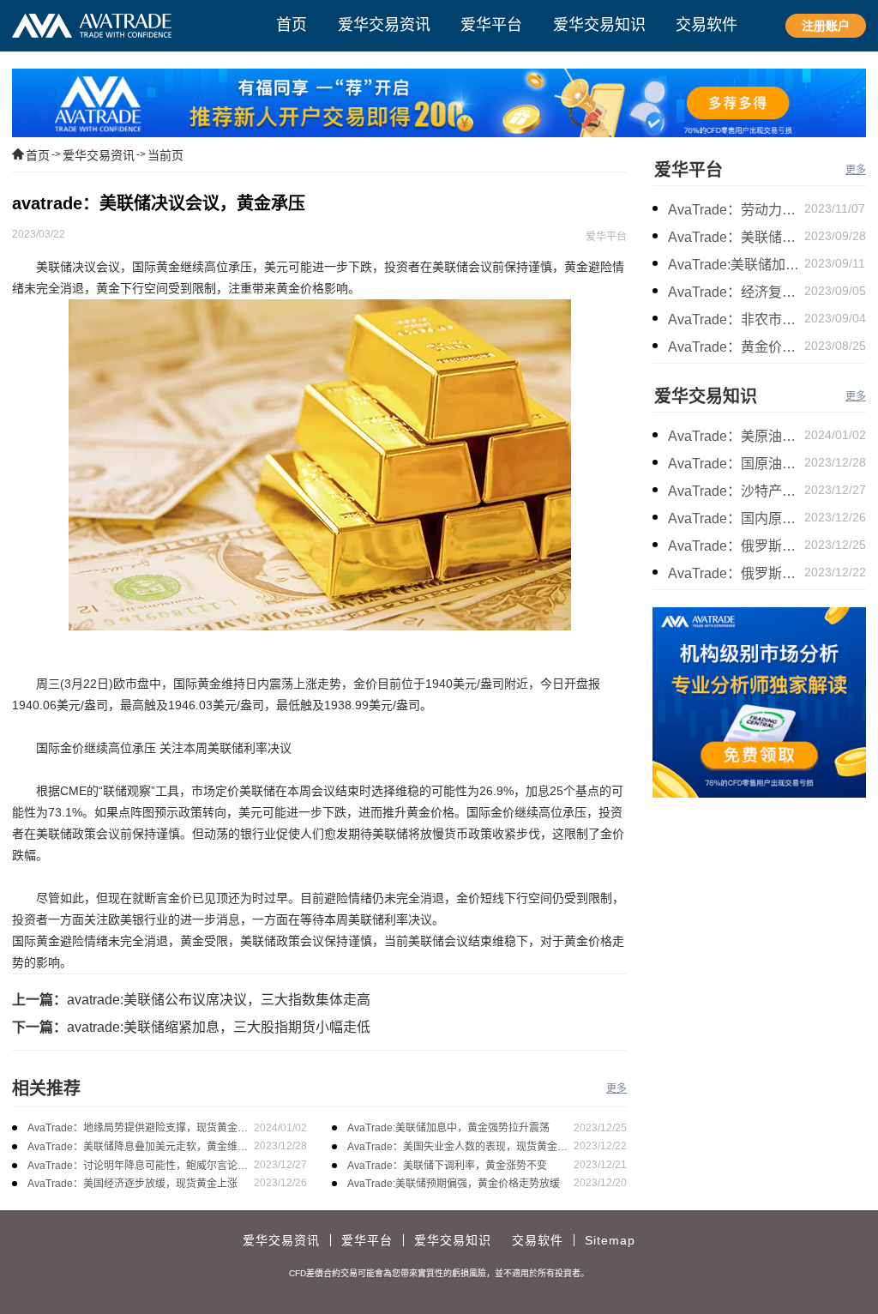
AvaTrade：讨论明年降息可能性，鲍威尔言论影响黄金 (137, 1167)
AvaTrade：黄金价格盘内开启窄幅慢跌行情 (736, 347)
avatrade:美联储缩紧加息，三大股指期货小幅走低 (218, 1027)
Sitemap (610, 1240)
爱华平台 (688, 169)
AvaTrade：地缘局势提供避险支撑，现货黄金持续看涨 (137, 1129)
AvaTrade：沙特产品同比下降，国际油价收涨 (736, 491)
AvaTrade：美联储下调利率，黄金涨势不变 (447, 1166)
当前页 (165, 155)
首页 (38, 155)
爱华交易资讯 (99, 155)
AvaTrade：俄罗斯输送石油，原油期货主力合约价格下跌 (736, 546)
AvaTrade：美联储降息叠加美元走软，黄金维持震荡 (137, 1148)
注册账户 (826, 26)
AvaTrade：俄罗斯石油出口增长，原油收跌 (736, 573)
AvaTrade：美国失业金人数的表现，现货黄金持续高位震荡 (457, 1148)
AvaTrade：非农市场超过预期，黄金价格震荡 (736, 319)
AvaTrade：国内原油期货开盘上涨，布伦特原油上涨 (736, 518)
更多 (616, 1088)
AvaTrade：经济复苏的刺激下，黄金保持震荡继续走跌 (736, 292)
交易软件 (537, 1240)
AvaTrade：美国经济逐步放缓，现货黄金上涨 (132, 1184)
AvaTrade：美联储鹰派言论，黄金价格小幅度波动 (736, 237)
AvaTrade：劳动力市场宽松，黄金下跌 (736, 209)
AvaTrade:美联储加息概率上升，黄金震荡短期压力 (736, 264)
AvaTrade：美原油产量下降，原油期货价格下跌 (736, 436)
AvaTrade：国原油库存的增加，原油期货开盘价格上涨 (736, 463)
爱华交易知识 (705, 396)
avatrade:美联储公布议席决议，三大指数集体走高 (218, 999)
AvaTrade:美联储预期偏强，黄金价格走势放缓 (453, 1184)
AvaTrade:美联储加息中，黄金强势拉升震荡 (448, 1128)
